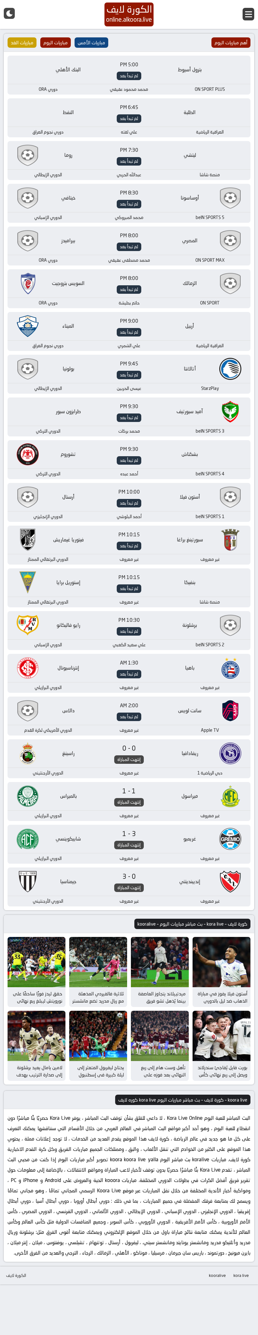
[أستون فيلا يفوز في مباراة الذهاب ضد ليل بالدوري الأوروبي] (221, 962)
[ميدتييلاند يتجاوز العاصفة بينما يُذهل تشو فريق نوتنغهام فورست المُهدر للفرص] (160, 962)
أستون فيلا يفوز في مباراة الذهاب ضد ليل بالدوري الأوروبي (222, 1000)
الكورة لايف (16, 1275)
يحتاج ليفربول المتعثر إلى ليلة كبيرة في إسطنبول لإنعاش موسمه (100, 1074)
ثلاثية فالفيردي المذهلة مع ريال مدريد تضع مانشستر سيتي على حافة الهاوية (98, 1000)
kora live (241, 1275)
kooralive (217, 1275)
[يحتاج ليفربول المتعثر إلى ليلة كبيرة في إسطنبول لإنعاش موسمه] (98, 1036)
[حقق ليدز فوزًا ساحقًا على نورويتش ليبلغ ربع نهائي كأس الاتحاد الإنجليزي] (36, 962)
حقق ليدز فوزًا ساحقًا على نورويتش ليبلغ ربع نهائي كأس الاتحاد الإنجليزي (37, 1000)
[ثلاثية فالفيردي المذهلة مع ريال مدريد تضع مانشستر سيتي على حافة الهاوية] (98, 962)
